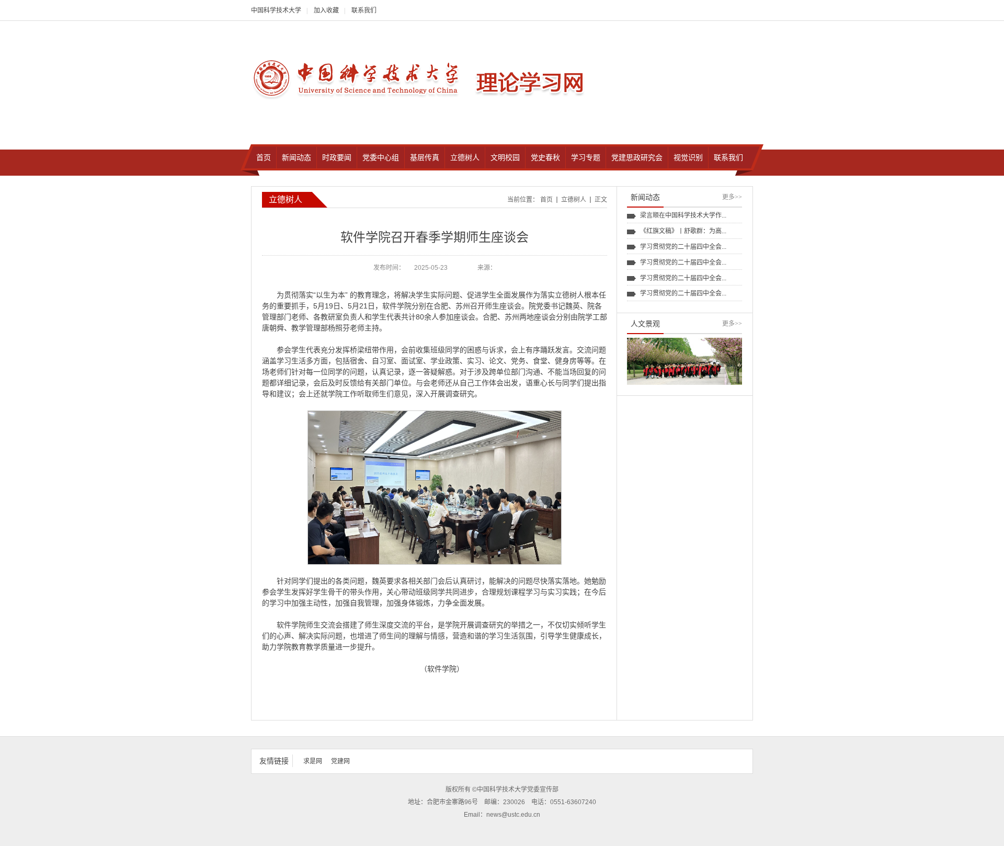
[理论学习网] (357, 78)
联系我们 (363, 10)
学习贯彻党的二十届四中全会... (683, 246)
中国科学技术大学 (276, 10)
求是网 (312, 761)
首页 (546, 199)
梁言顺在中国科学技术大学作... (683, 215)
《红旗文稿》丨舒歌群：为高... (683, 231)
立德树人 (573, 199)
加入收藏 (326, 10)
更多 (732, 197)
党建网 (340, 761)
